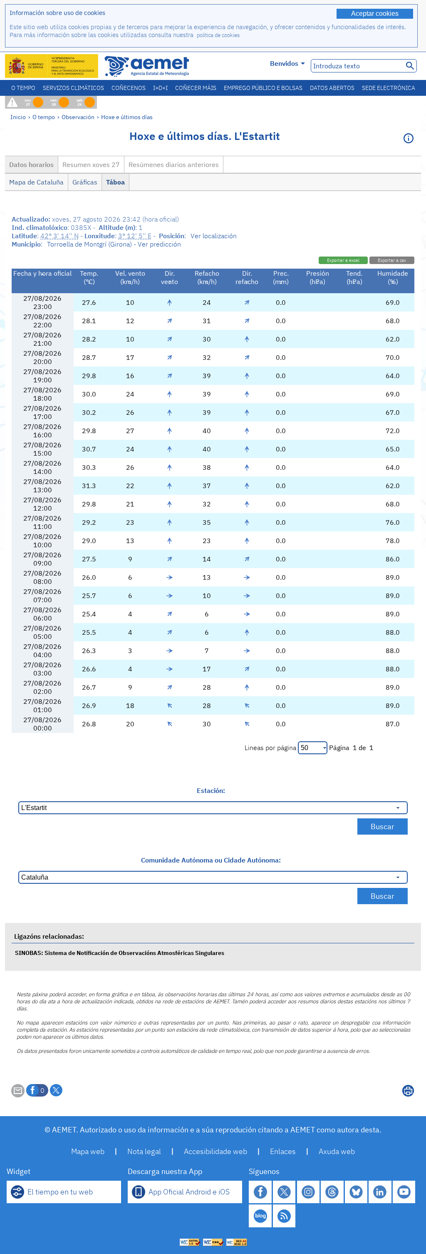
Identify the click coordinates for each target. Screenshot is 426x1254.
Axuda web (337, 1151)
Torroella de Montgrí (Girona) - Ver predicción (114, 244)
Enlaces (283, 1151)
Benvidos (284, 63)
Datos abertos (332, 88)
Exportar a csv (392, 260)
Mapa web (87, 1151)
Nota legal (144, 1151)
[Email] (18, 1095)
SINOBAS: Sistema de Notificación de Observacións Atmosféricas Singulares (119, 953)
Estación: (211, 790)
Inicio (18, 117)
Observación (78, 117)
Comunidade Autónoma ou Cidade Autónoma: (211, 860)
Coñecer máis (195, 88)
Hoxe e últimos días (127, 117)
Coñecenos (128, 88)
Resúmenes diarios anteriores (174, 164)
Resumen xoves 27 (91, 164)
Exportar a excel (343, 260)
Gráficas (84, 182)
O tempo (23, 88)
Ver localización (214, 236)
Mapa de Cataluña (36, 182)
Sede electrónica (388, 88)
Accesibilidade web (215, 1151)
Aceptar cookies (375, 13)
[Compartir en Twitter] (56, 1090)
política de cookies (218, 35)
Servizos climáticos (73, 88)
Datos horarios (31, 164)
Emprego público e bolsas (263, 88)
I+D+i (160, 88)
